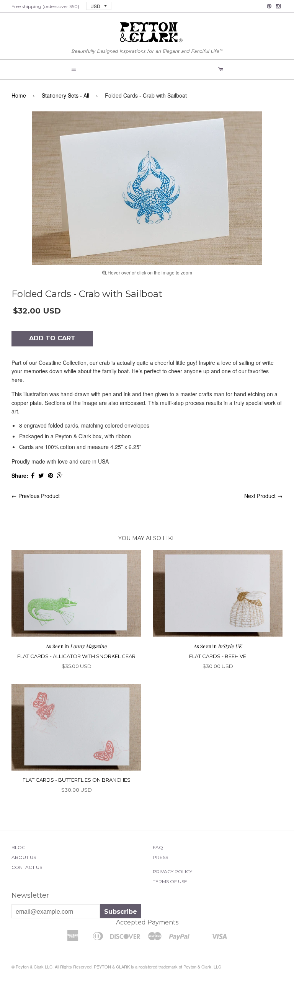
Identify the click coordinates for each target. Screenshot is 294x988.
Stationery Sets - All (65, 95)
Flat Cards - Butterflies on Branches (77, 780)
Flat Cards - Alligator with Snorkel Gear (76, 656)
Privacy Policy (172, 871)
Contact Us (26, 867)
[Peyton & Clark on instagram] (278, 6)
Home (18, 95)
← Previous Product (35, 496)
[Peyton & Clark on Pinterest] (269, 6)
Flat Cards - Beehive (217, 656)
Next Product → (263, 496)
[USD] (95, 5)
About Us (23, 857)
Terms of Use (170, 881)
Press (160, 857)
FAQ (158, 847)
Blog (18, 847)
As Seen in (76, 646)
